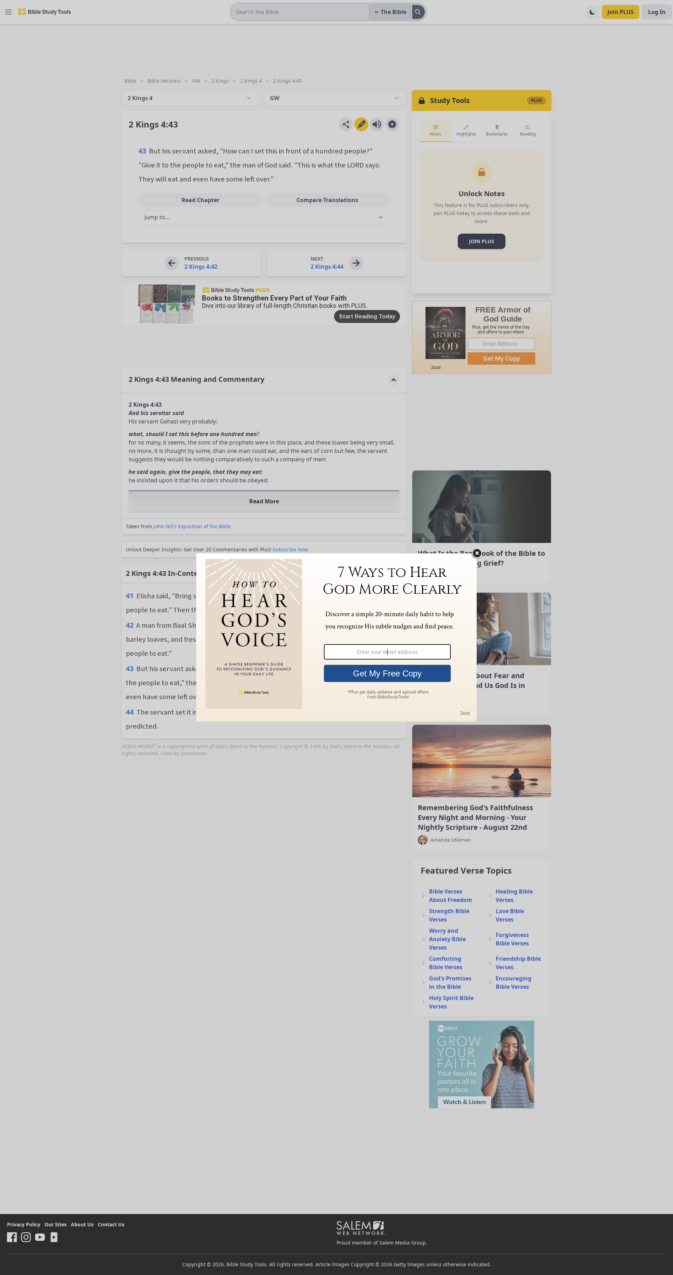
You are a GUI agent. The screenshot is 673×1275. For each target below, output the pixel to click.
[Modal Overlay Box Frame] (336, 637)
